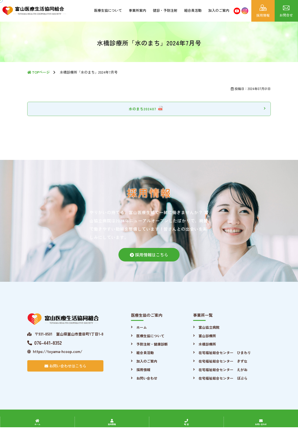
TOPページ (40, 72)
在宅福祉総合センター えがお (223, 369)
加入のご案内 (218, 10)
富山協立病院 (209, 327)
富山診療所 (207, 335)
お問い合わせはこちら (67, 365)
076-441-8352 (48, 342)
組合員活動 (193, 10)
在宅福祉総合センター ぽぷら (223, 378)
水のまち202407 (142, 108)
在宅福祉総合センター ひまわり (225, 352)
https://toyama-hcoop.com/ (57, 351)
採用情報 (143, 369)
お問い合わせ (146, 378)
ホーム (141, 327)
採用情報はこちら (151, 255)
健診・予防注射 (165, 10)
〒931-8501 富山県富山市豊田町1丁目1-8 (68, 334)
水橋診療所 (207, 344)
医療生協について (108, 10)
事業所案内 (137, 10)
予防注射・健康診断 (152, 344)
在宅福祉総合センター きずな (223, 361)
